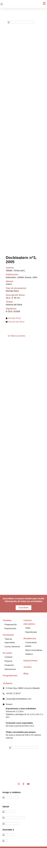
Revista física (14, 318)
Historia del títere (16, 322)
